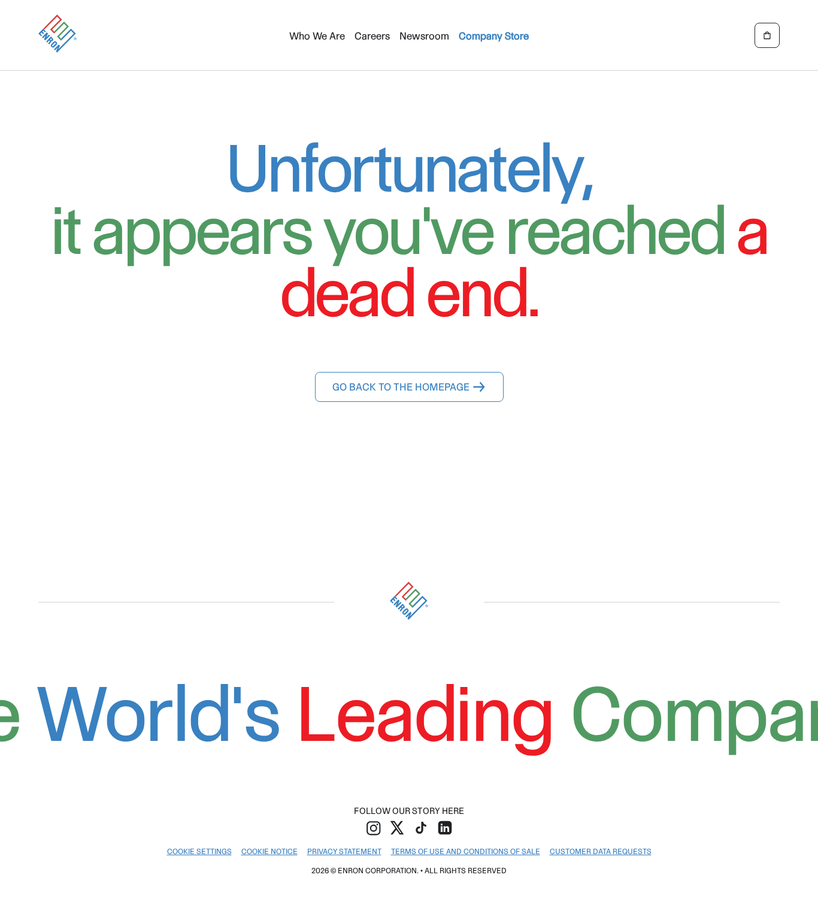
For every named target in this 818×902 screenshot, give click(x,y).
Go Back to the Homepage (400, 387)
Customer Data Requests (601, 851)
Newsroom (424, 36)
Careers (372, 36)
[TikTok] (421, 827)
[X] (397, 827)
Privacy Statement (344, 851)
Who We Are (317, 36)
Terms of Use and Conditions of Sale (465, 851)
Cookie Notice (269, 851)
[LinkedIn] (445, 827)
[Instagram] (373, 827)
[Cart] (767, 35)
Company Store (494, 36)
